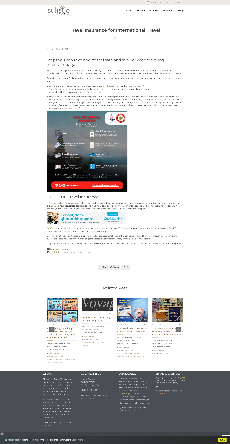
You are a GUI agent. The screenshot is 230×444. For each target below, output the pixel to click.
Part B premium (126, 356)
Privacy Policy (128, 411)
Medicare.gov (125, 394)
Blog (51, 249)
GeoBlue (55, 206)
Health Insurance (63, 249)
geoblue (53, 252)
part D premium (138, 356)
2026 (121, 353)
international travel (67, 252)
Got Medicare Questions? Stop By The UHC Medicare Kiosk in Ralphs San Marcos (167, 331)
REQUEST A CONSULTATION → (169, 2)
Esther (50, 49)
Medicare (61, 356)
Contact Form (87, 398)
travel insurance (85, 252)
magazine (98, 342)
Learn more (77, 440)
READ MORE (57, 417)
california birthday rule (59, 359)
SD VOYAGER (179, 378)
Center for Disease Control (108, 86)
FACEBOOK (161, 394)
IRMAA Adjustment (130, 353)
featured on (89, 342)
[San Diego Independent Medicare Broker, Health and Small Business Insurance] (59, 10)
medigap (59, 362)
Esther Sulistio (54, 354)
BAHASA (153, 2)
